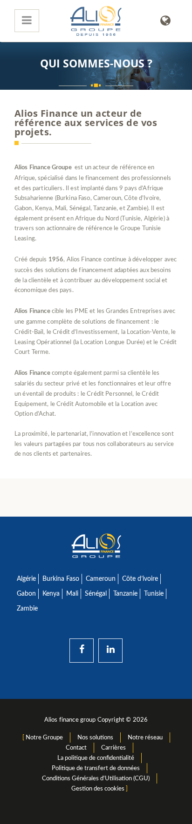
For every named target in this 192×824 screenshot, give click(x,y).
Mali (72, 594)
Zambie (27, 608)
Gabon (26, 594)
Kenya (51, 594)
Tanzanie (125, 594)
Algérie (26, 579)
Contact (76, 748)
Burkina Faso (60, 579)
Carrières (113, 748)
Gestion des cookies (97, 788)
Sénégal (96, 594)
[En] (165, 21)
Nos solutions (95, 737)
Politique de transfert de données (96, 768)
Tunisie (154, 594)
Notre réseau (145, 737)
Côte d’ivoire (140, 579)
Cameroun (101, 579)
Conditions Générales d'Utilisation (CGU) (96, 778)
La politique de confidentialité (95, 758)
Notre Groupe (44, 737)
